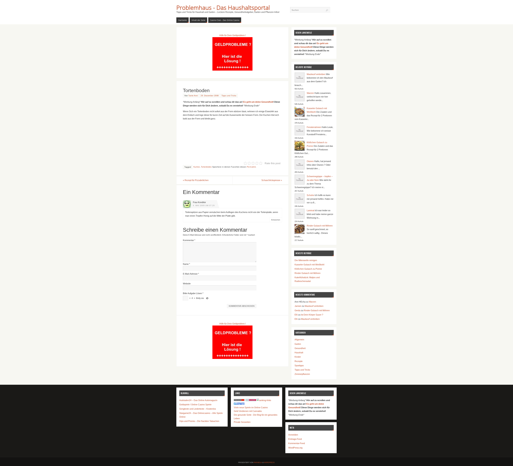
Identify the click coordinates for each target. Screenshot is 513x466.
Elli (296, 315)
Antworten (275, 220)
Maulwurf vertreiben (316, 74)
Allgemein (299, 339)
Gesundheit (300, 348)
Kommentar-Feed (296, 443)
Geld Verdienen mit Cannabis (248, 411)
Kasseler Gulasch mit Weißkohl (309, 264)
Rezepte (299, 361)
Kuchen (196, 167)
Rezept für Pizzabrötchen (196, 180)
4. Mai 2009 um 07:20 (204, 206)
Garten (298, 344)
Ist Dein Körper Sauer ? (312, 315)
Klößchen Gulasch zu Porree (308, 269)
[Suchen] (327, 10)
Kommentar (189, 240)
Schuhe (310, 195)
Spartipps (299, 365)
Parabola (258, 462)
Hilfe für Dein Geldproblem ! (232, 35)
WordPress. (269, 462)
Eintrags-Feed (295, 439)
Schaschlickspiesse (271, 180)
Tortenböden (206, 167)
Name (186, 264)
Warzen (310, 93)
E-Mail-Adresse (191, 274)
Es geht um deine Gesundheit (258, 102)
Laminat (310, 210)
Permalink (251, 167)
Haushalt (299, 352)
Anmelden (293, 435)
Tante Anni (193, 96)
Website (187, 283)
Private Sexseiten (242, 422)
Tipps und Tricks (228, 96)
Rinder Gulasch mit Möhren (320, 226)
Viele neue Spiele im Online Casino (251, 407)
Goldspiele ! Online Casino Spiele (195, 404)
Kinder (298, 357)
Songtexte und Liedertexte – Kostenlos (197, 409)
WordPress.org (295, 448)
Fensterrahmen (314, 127)
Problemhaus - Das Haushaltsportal (223, 7)
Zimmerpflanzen (302, 374)
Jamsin (298, 306)
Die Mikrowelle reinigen (306, 260)
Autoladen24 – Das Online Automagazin (198, 400)
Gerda (297, 310)
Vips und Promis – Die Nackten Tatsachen (199, 421)
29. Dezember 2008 (210, 96)
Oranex (310, 161)
